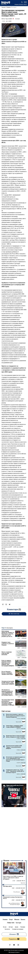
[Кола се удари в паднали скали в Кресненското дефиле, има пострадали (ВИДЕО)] (20, 663)
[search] (22, 2)
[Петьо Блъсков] (22, 892)
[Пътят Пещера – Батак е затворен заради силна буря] (20, 673)
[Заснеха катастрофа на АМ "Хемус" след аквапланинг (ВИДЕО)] (20, 683)
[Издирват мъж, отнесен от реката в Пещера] (20, 644)
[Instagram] (18, 945)
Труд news (23, 882)
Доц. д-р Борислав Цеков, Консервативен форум (14, 904)
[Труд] (14, 914)
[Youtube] (14, 945)
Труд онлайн (8, 18)
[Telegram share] (9, 604)
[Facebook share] (3, 604)
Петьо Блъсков (16, 891)
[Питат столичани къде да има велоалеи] (20, 653)
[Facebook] (10, 945)
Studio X (17, 952)
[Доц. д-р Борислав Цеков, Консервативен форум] (22, 904)
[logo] (5, 3)
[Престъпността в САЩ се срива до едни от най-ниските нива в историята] (14, 868)
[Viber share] (6, 604)
